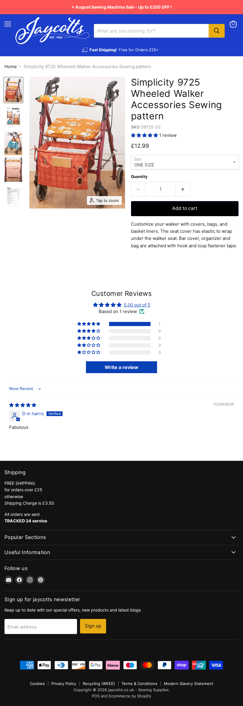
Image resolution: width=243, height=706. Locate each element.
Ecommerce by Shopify (130, 696)
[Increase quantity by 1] (183, 189)
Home (10, 66)
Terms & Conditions (139, 683)
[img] (22, 405)
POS (96, 696)
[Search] (217, 31)
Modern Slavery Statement (188, 683)
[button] (145, 135)
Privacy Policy (63, 683)
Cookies (37, 683)
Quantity (139, 176)
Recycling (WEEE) (99, 683)
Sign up (93, 626)
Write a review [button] (121, 367)
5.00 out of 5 (137, 305)
